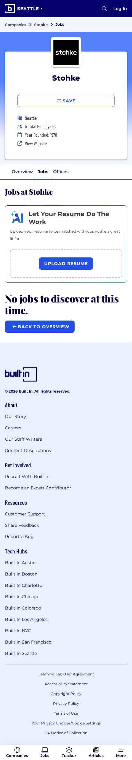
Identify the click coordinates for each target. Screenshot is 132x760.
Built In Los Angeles (26, 619)
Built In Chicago (22, 596)
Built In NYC (18, 630)
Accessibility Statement (66, 684)
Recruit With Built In (27, 476)
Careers (13, 428)
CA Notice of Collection (66, 733)
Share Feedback (22, 525)
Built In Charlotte (23, 585)
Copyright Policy (66, 693)
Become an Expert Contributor (38, 488)
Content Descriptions (28, 450)
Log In (120, 8)
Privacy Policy (66, 703)
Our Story (15, 416)
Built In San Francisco (28, 642)
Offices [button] (60, 171)
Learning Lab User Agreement (66, 674)
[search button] (104, 8)
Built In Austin (20, 562)
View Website (36, 143)
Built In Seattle (21, 653)
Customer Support (25, 514)
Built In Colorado (23, 608)
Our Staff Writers (23, 439)
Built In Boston (21, 574)
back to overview (42, 326)
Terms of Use (66, 713)
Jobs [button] (43, 171)
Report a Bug (19, 536)
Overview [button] (22, 171)
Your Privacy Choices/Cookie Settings (66, 723)
